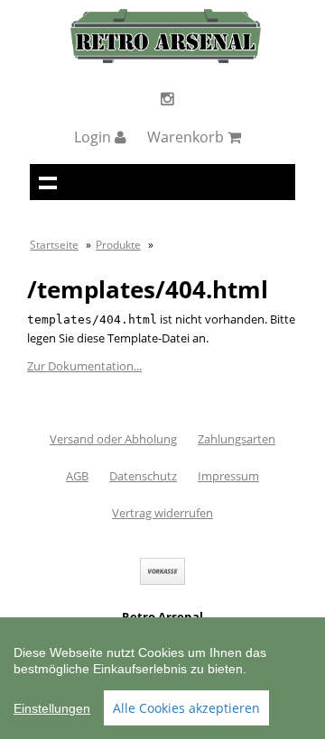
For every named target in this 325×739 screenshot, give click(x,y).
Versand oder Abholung (113, 439)
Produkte (118, 244)
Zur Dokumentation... (84, 366)
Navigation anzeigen (48, 182)
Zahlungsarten (236, 439)
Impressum (228, 476)
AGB (77, 476)
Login (94, 137)
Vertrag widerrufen (162, 513)
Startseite (54, 244)
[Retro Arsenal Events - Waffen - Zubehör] (165, 58)
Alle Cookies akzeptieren (186, 707)
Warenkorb (187, 137)
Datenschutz (143, 476)
